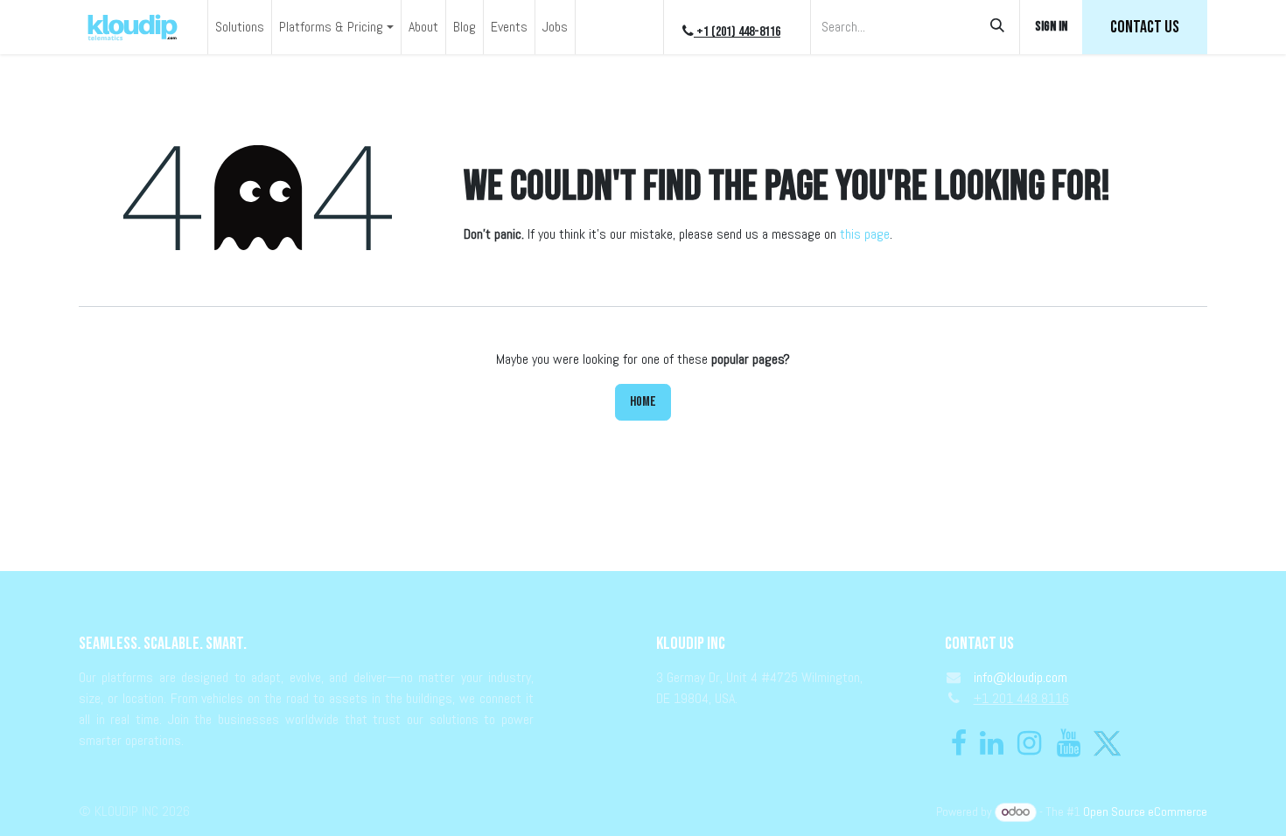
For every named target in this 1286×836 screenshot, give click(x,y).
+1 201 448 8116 (1021, 698)
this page (865, 234)
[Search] (997, 27)
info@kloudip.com (1020, 677)
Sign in (1051, 26)
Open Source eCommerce (1145, 811)
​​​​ (1144, 27)
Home (643, 402)
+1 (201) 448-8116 (737, 32)
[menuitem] (239, 27)
